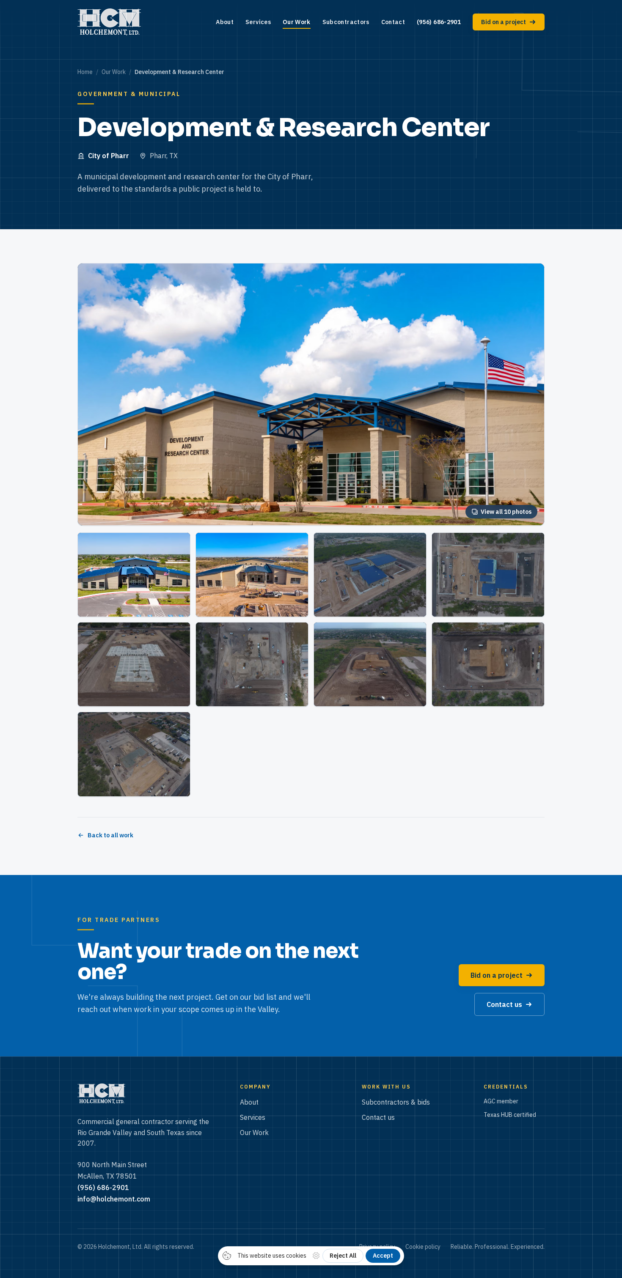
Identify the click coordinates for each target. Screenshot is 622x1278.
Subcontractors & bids (396, 1102)
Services (258, 22)
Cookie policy (422, 1247)
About (225, 22)
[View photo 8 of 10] (370, 664)
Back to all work (110, 835)
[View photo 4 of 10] (370, 574)
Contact (393, 22)
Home (85, 72)
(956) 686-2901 (439, 22)
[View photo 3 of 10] (251, 574)
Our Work (297, 22)
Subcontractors (345, 22)
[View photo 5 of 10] (488, 574)
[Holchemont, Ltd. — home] (109, 22)
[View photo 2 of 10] (133, 574)
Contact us (378, 1117)
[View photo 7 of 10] (251, 664)
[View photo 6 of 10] (133, 664)
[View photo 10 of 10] (133, 754)
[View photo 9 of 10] (488, 664)
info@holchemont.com (113, 1199)
